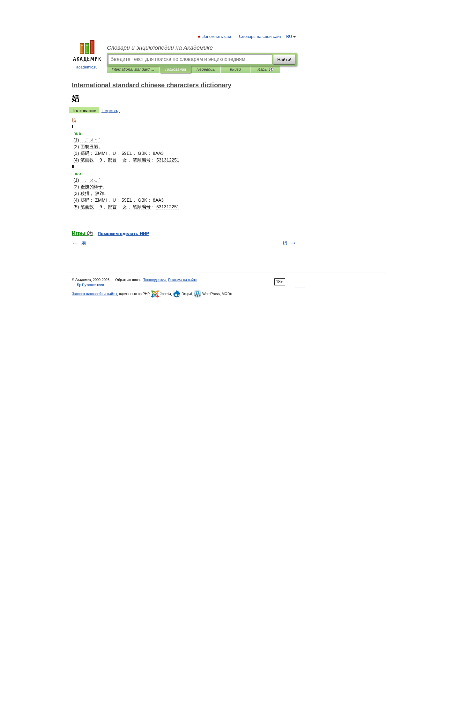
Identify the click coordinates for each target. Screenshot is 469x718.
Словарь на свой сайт (260, 36)
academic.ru (87, 67)
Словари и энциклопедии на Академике (160, 48)
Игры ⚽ (265, 69)
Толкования (175, 69)
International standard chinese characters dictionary (133, 69)
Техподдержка (154, 280)
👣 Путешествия (90, 285)
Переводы (206, 69)
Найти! (284, 59)
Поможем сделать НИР (123, 233)
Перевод (110, 110)
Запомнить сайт (218, 36)
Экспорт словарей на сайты (94, 294)
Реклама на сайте (182, 280)
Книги (235, 69)
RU (289, 36)
